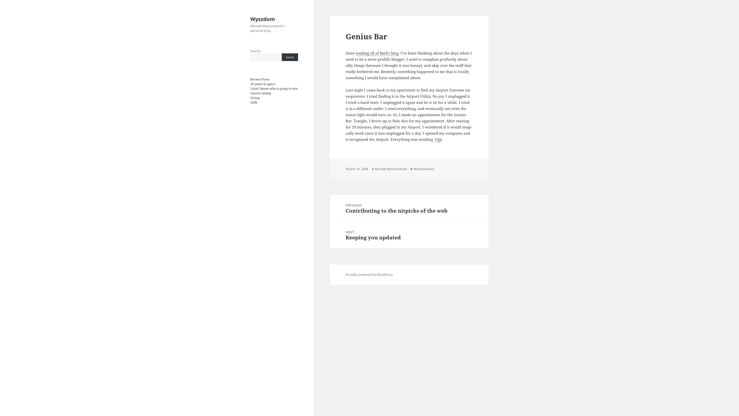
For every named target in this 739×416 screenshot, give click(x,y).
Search (255, 51)
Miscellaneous (424, 169)
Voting (255, 98)
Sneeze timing (260, 93)
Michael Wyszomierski (391, 169)
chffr (254, 102)
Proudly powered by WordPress (369, 275)
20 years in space (262, 84)
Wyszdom (262, 19)
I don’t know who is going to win (274, 88)
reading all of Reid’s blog (377, 53)
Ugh (438, 139)
